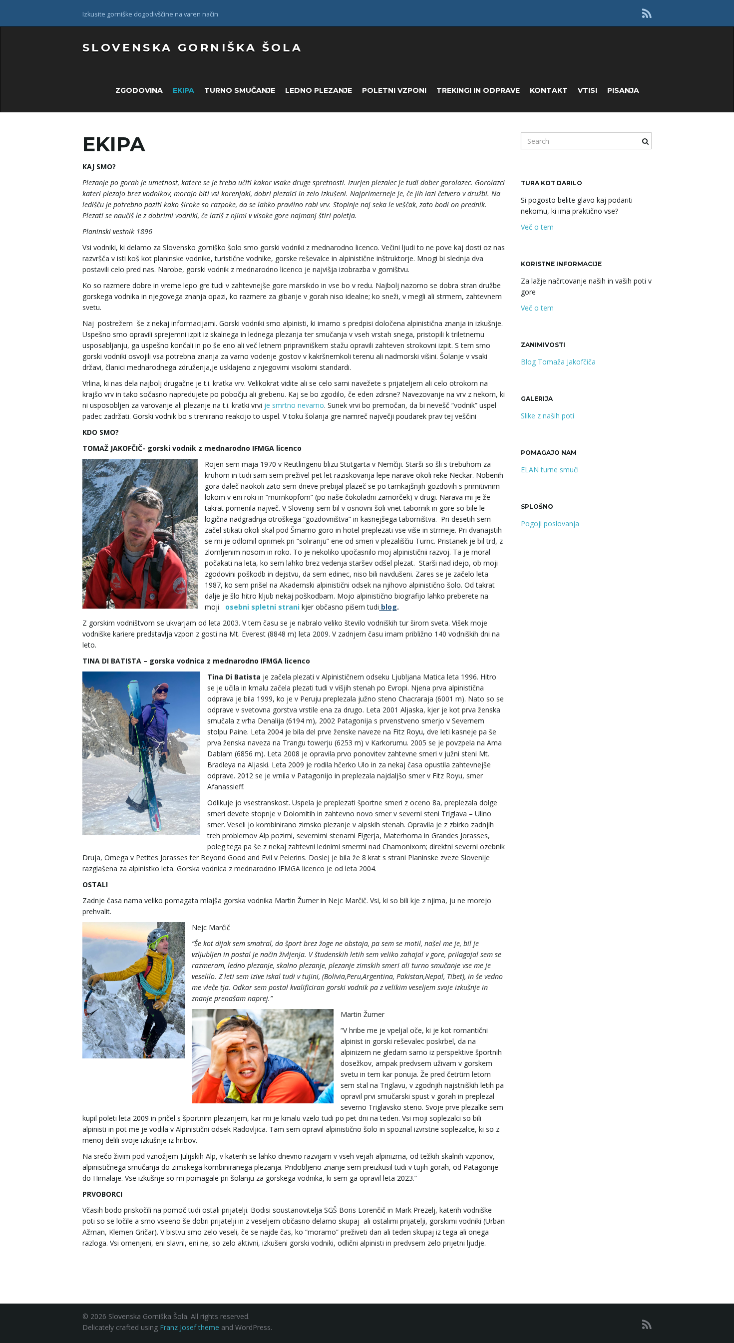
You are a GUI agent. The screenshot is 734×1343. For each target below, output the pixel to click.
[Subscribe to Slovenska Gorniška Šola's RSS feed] (647, 13)
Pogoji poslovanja (550, 523)
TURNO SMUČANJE (239, 90)
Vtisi (587, 90)
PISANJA (623, 90)
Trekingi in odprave (478, 90)
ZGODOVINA (139, 90)
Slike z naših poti (547, 415)
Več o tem (537, 227)
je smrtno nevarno (294, 405)
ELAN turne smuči (550, 469)
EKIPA (183, 90)
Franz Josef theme (189, 1327)
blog (388, 607)
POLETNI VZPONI (394, 90)
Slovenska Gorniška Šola (192, 47)
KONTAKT (549, 90)
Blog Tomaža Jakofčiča (558, 361)
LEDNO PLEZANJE (318, 90)
